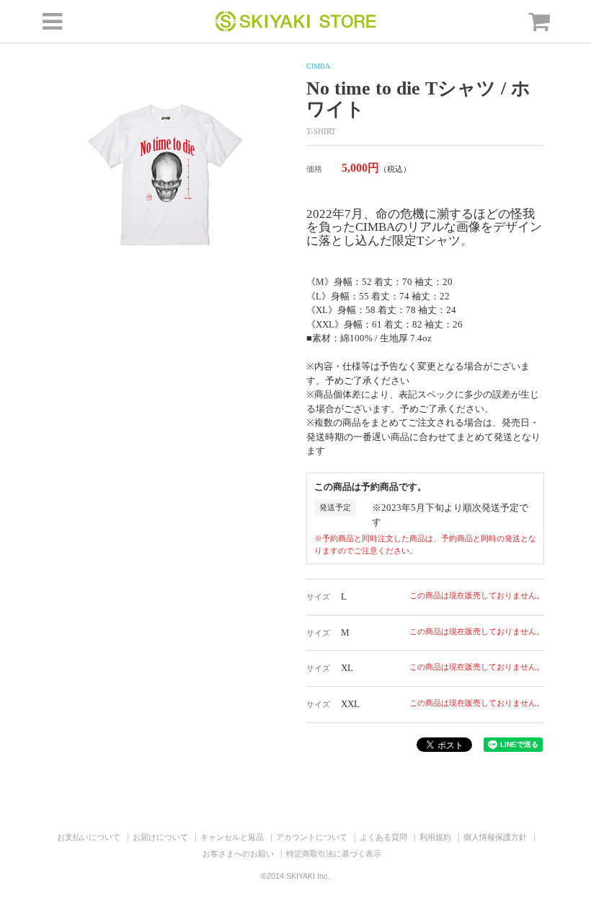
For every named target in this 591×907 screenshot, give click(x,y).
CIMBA (318, 66)
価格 (314, 169)
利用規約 (435, 837)
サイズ (318, 596)
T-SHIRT (321, 131)
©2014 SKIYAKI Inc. (295, 876)
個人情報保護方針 (495, 837)
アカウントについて (311, 837)
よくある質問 (383, 837)
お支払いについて (88, 837)
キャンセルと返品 (232, 837)
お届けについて (160, 837)
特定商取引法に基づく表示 (333, 853)
